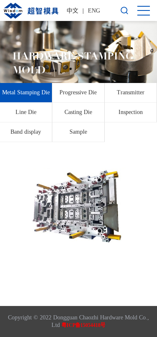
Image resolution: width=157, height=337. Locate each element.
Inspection (130, 112)
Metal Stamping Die (26, 92)
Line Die (25, 112)
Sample (78, 132)
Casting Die (78, 112)
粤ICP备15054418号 (84, 325)
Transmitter (130, 92)
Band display (25, 132)
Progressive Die (78, 92)
